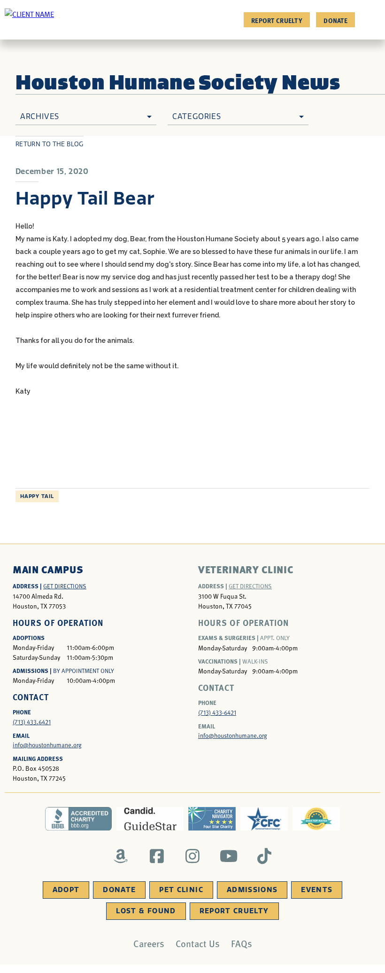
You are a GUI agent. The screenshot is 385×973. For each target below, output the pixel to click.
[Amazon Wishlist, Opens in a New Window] (121, 856)
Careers (148, 943)
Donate (335, 20)
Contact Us (198, 943)
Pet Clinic (181, 890)
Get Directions (64, 586)
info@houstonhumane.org (47, 745)
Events (316, 890)
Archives (39, 116)
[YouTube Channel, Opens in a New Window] (228, 856)
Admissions (252, 890)
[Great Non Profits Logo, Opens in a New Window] (316, 819)
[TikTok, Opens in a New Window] (264, 856)
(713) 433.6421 (32, 722)
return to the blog (49, 144)
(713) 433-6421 (217, 712)
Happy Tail (37, 496)
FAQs (241, 943)
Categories (196, 116)
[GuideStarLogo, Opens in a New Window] (150, 819)
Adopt (66, 890)
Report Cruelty (276, 20)
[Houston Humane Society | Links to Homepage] (29, 13)
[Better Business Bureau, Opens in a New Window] (78, 819)
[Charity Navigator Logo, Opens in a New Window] (212, 819)
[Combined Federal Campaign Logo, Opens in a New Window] (264, 819)
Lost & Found (146, 911)
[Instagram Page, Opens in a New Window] (193, 856)
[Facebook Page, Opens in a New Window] (156, 856)
